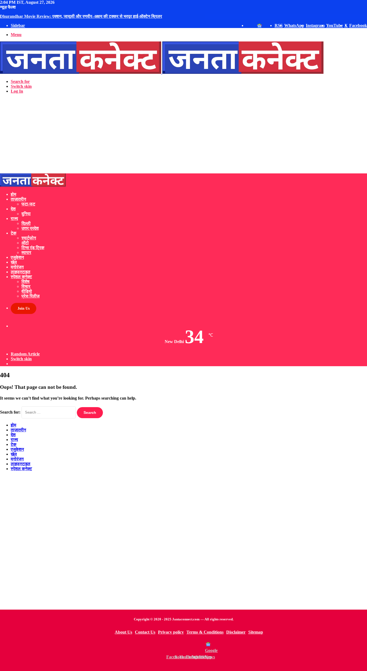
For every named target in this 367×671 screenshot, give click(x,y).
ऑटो (25, 242)
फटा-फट (28, 204)
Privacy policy (171, 632)
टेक (13, 233)
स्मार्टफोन (28, 238)
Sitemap (255, 632)
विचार (25, 286)
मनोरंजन (17, 267)
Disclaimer (236, 632)
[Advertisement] (161, 135)
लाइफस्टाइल (20, 272)
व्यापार (26, 252)
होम (13, 194)
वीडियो (26, 291)
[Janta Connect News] (161, 72)
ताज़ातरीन (18, 199)
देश (13, 209)
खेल (14, 262)
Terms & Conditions (205, 632)
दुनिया (26, 213)
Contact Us (145, 632)
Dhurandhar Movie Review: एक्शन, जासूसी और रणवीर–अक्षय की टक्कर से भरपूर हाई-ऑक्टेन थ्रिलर (81, 16)
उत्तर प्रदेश (30, 228)
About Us (123, 632)
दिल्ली (26, 223)
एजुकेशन (17, 257)
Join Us (23, 308)
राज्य (14, 218)
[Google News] (208, 644)
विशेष (25, 281)
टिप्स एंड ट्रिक (32, 247)
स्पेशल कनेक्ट (21, 276)
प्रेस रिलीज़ (30, 296)
